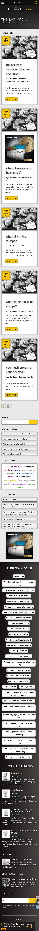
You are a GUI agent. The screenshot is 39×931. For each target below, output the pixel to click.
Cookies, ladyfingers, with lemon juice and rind (18, 716)
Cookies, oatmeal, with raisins (18, 675)
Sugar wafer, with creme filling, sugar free (18, 590)
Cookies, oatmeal (9, 686)
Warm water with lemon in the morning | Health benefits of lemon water (17, 525)
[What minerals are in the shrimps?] (19, 120)
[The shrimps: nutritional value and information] (19, 47)
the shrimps (14, 78)
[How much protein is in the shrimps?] (19, 350)
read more (12, 867)
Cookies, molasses (27, 686)
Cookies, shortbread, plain (19, 623)
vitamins (23, 81)
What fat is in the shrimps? (15, 238)
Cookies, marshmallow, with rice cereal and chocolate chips (19, 693)
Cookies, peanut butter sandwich (18, 640)
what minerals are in (25, 473)
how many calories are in (23, 476)
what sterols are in (26, 311)
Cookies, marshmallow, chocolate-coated (18, 700)
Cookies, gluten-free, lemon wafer (19, 757)
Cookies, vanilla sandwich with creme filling (18, 583)
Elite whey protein (17, 773)
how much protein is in (19, 484)
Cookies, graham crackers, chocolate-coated (18, 741)
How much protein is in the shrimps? (18, 369)
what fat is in (24, 246)
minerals (15, 81)
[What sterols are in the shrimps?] (19, 282)
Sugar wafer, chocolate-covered (19, 601)
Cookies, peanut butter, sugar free (19, 656)
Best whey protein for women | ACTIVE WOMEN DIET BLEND (21, 810)
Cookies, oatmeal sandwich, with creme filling (18, 663)
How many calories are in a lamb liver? (24, 879)
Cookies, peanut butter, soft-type (18, 645)
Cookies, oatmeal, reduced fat (18, 670)
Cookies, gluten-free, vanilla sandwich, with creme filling (19, 750)
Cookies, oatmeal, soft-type (18, 681)
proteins (8, 81)
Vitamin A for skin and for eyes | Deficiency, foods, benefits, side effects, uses (19, 513)
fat (28, 81)
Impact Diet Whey (17, 790)
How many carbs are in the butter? (16, 449)
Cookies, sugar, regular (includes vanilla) (18, 612)
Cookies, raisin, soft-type (18, 634)
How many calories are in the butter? (16, 434)
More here (25, 926)
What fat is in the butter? (12, 454)
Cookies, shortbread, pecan (18, 628)
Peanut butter (19, 576)
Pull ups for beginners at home (14, 519)
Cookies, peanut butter (18, 650)
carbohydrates (10, 84)
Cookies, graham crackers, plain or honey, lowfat (19, 724)
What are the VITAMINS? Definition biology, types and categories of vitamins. (19, 505)
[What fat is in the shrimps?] (19, 219)
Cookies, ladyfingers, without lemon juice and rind (18, 707)
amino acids (21, 84)
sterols (29, 84)
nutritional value (25, 78)
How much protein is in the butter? (15, 439)
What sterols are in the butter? (14, 444)
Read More (11, 99)
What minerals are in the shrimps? (18, 170)
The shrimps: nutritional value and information (17, 69)
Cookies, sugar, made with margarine (18, 607)
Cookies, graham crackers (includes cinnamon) (18, 733)
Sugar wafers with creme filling (18, 595)
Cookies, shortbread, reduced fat (18, 618)
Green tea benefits (9, 499)
